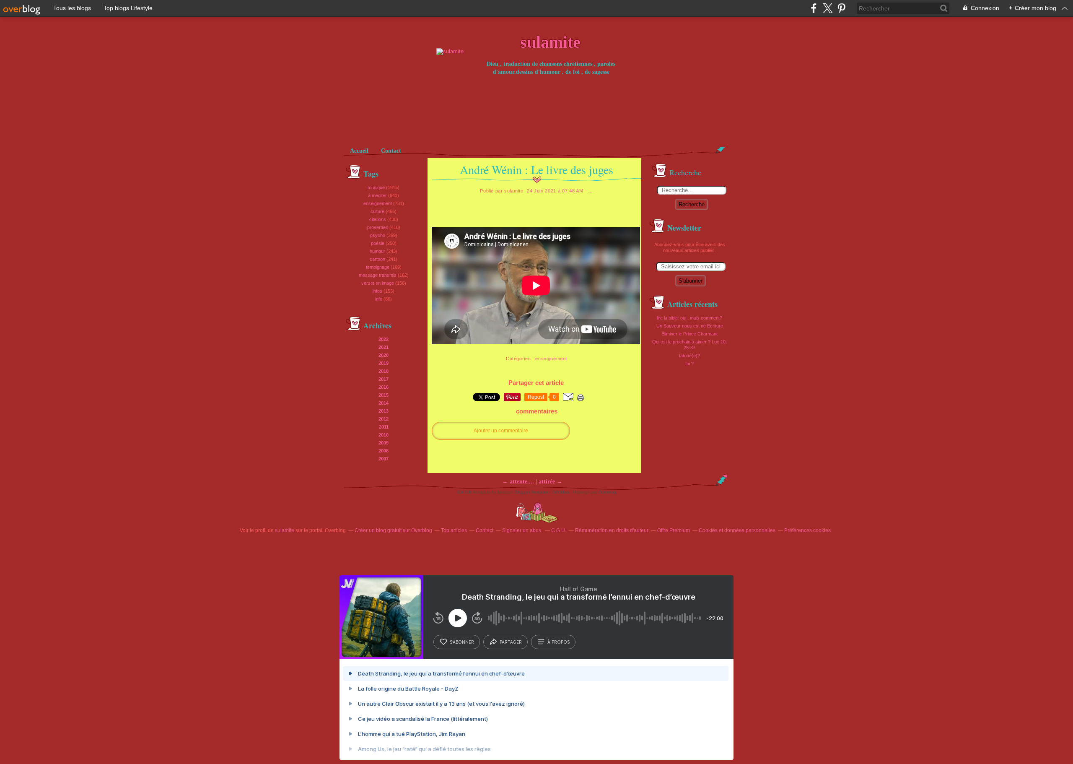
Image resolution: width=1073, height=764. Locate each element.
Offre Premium (673, 530)
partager (511, 641)
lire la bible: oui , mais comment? (689, 317)
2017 (383, 379)
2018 (383, 371)
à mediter (377, 195)
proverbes (377, 227)
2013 (383, 410)
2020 (383, 355)
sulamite (284, 530)
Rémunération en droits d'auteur (611, 530)
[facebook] (814, 8)
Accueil (359, 151)
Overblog (607, 492)
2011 (384, 426)
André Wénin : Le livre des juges (536, 169)
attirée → (550, 481)
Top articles (454, 530)
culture (377, 211)
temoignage (377, 267)
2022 (383, 339)
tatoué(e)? (689, 355)
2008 (383, 450)
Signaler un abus (522, 530)
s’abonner (462, 641)
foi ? (689, 363)
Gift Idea (560, 492)
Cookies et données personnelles (737, 530)
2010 (383, 434)
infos (377, 291)
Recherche (692, 204)
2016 (383, 387)
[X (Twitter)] (827, 8)
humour (377, 251)
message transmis (378, 275)
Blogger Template (532, 492)
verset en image (377, 283)
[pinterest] (841, 8)
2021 (383, 347)
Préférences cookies (807, 530)
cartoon (377, 259)
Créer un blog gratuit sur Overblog (393, 530)
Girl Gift (464, 492)
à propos (558, 641)
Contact (391, 151)
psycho (377, 235)
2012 (383, 418)
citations (377, 219)
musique (376, 187)
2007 (383, 458)
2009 (383, 442)
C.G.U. (558, 530)
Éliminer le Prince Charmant (689, 333)
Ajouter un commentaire (501, 431)
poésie (377, 243)
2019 (383, 363)
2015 (383, 395)
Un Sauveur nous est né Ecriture (689, 325)
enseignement (377, 203)
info (378, 298)
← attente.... (518, 481)
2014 (383, 402)
